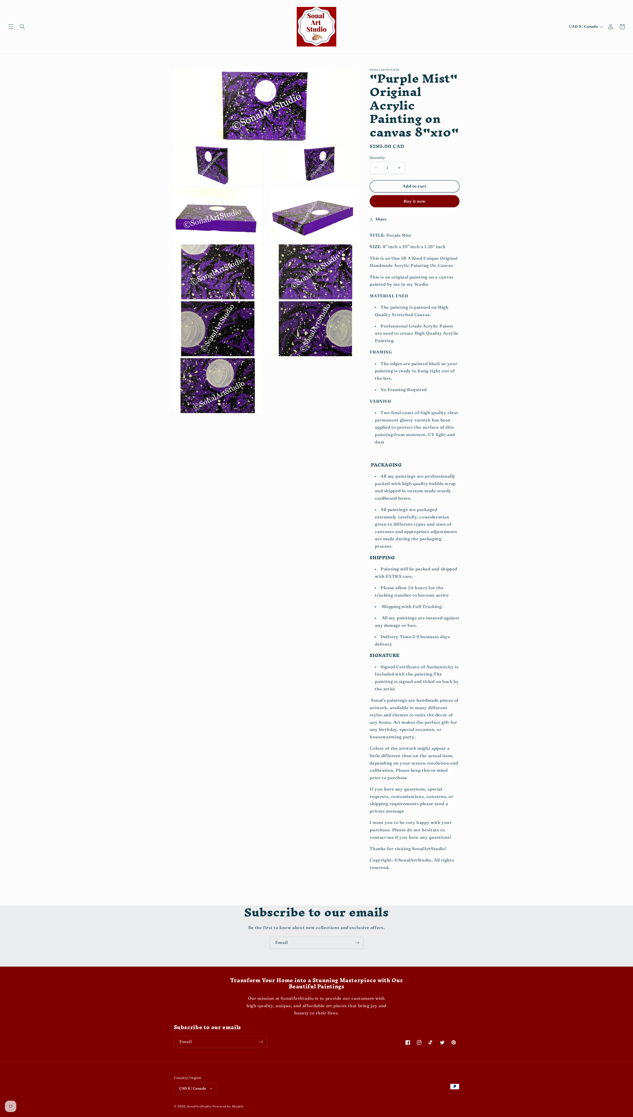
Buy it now (415, 201)
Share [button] (381, 219)
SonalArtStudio (199, 1106)
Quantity (377, 158)
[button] (11, 26)
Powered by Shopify (228, 1106)
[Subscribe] (357, 943)
